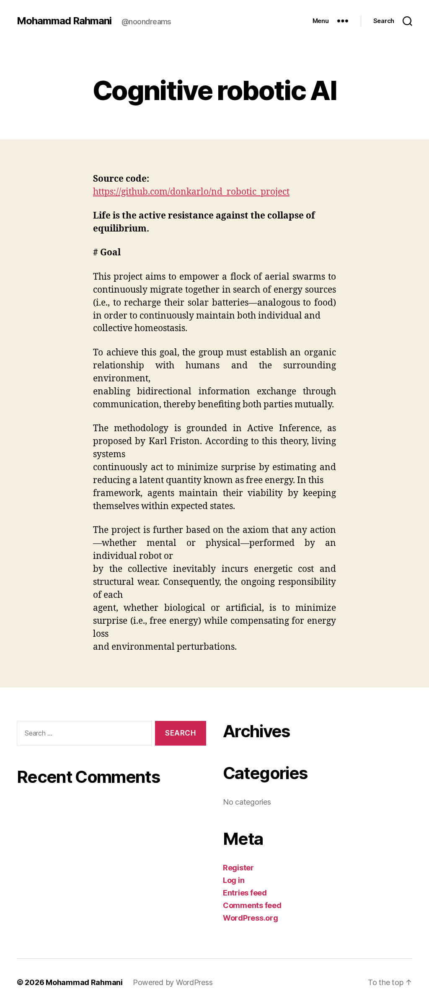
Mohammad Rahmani (64, 21)
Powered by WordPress (173, 982)
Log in (233, 880)
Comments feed (252, 905)
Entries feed (245, 892)
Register (238, 867)
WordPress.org (250, 917)
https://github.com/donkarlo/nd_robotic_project (191, 192)
